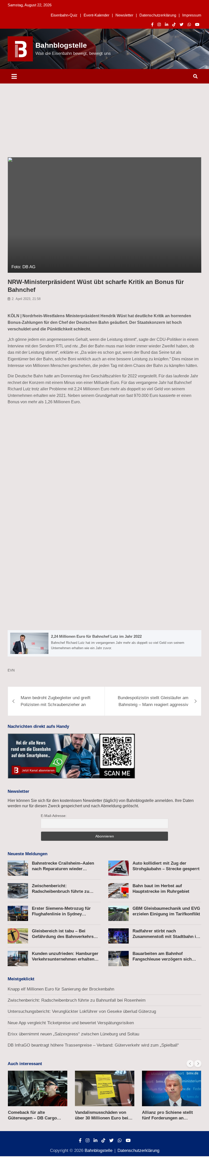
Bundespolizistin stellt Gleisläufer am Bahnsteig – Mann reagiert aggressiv (153, 701)
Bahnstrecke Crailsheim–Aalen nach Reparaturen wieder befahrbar (63, 869)
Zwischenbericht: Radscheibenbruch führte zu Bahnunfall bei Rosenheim (60, 891)
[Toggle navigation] (14, 76)
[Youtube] (197, 24)
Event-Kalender (96, 15)
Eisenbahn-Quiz (64, 15)
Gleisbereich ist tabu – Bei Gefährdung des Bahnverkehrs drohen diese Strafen (63, 937)
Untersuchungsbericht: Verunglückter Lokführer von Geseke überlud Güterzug (82, 1011)
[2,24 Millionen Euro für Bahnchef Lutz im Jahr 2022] (104, 643)
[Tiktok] (174, 24)
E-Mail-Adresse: (54, 816)
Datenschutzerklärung (157, 15)
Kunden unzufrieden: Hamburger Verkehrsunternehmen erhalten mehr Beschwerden (65, 959)
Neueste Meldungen (27, 853)
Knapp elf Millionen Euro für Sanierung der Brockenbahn (61, 989)
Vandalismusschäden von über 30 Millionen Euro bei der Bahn (101, 1118)
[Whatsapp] (189, 24)
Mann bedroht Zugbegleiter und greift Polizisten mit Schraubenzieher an (55, 701)
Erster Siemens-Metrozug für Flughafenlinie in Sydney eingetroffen (61, 914)
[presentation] (190, 1063)
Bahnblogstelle (61, 45)
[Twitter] (182, 24)
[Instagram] (159, 24)
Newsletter (124, 15)
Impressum (191, 15)
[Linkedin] (166, 24)
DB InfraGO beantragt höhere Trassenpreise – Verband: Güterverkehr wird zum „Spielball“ (93, 1045)
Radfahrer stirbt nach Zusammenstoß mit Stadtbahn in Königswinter (166, 937)
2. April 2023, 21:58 (26, 299)
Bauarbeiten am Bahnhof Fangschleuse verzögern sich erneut (162, 959)
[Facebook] (152, 24)
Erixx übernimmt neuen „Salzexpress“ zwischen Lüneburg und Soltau (73, 1034)
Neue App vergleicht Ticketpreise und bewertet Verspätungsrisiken (71, 1022)
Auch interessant (25, 1063)
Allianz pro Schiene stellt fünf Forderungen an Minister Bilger (167, 1118)
